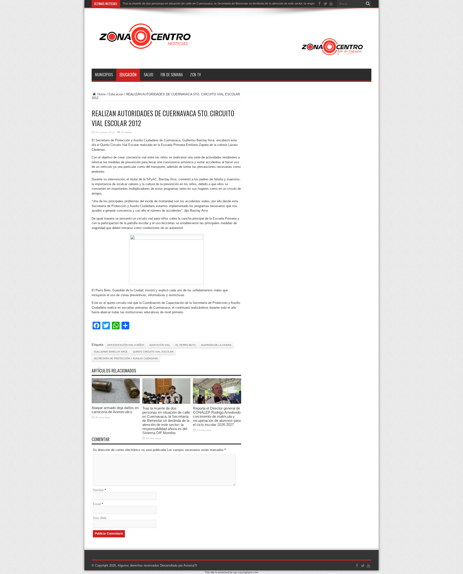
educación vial (160, 345)
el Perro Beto (186, 345)
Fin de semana (172, 75)
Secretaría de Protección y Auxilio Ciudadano (126, 358)
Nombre (98, 490)
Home (101, 94)
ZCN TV (195, 75)
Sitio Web (99, 518)
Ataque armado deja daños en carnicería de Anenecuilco (115, 410)
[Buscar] (367, 3)
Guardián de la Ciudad (216, 345)
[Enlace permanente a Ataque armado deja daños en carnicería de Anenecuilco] (116, 402)
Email (97, 504)
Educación (128, 75)
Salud (148, 75)
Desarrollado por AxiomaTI (178, 565)
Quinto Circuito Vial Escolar (153, 351)
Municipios (104, 75)
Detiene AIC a (132, 3)
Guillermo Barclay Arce (111, 351)
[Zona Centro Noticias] (231, 56)
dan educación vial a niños (125, 345)
